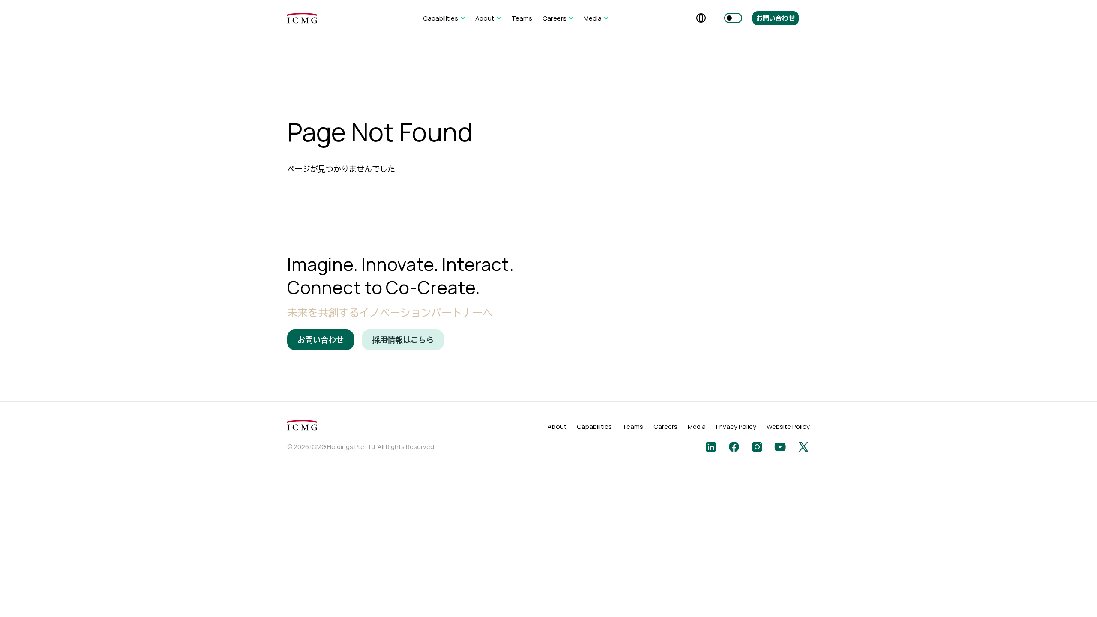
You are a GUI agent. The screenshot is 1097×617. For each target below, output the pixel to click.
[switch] (733, 18)
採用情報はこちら (403, 340)
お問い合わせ (775, 18)
